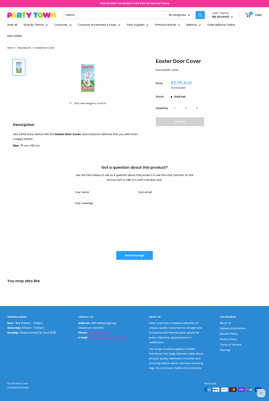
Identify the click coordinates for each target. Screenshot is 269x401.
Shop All (12, 25)
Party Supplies (136, 25)
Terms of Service (231, 345)
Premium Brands (165, 25)
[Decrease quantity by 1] (175, 108)
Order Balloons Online (221, 25)
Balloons (191, 25)
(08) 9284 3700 (99, 332)
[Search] (200, 15)
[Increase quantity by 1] (197, 108)
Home (10, 47)
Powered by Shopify (18, 387)
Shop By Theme (34, 25)
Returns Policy (229, 334)
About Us (225, 323)
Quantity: (162, 108)
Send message (134, 255)
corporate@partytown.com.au (107, 337)
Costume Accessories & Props (97, 25)
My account (221, 17)
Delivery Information (233, 328)
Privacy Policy (228, 339)
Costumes (61, 25)
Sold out (180, 122)
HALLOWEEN (14, 36)
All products (24, 47)
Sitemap (225, 350)
